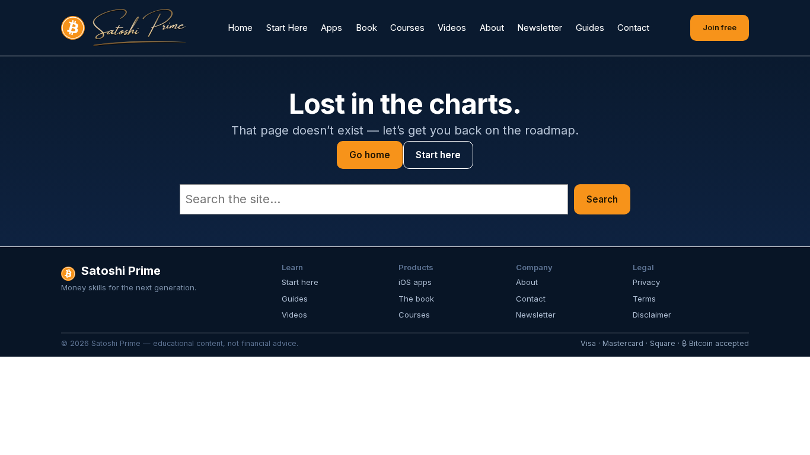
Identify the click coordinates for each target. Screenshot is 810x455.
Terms (644, 298)
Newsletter (536, 314)
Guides (295, 298)
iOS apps (415, 282)
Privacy (646, 282)
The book (416, 298)
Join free (719, 27)
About (527, 282)
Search (602, 199)
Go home (369, 155)
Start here (438, 155)
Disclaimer (652, 314)
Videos (294, 314)
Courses (414, 314)
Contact (531, 298)
